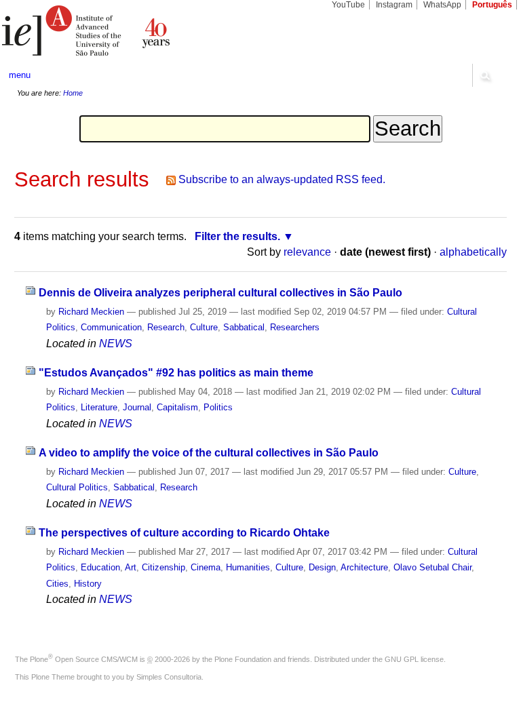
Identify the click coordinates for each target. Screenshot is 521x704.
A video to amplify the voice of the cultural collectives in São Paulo (209, 452)
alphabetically (473, 252)
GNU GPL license (414, 659)
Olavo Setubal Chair (432, 567)
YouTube (348, 4)
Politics (218, 407)
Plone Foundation (242, 659)
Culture (204, 327)
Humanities (248, 567)
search (484, 75)
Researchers (295, 327)
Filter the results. (237, 236)
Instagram (394, 4)
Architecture (364, 567)
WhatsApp (442, 4)
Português (492, 4)
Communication (111, 327)
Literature (99, 407)
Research (166, 327)
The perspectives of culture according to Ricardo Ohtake (184, 533)
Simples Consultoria (168, 677)
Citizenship (163, 567)
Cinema (205, 567)
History (88, 584)
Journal (137, 407)
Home (73, 93)
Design (322, 567)
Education (100, 567)
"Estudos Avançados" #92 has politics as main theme (176, 372)
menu (20, 75)
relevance (307, 252)
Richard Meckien (91, 312)
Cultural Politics (77, 487)
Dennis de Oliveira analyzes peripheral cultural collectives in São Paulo (220, 292)
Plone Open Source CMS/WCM (84, 659)
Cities (57, 584)
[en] (130, 30)
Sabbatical (244, 327)
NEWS (115, 343)
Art (130, 567)
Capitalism (177, 407)
